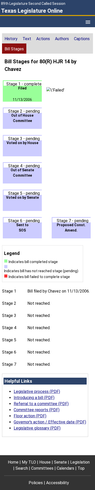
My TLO (29, 462)
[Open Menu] (88, 22)
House (45, 462)
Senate (60, 462)
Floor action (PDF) (30, 416)
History (11, 38)
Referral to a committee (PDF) (41, 403)
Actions (43, 38)
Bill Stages (14, 49)
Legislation (80, 462)
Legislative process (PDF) (37, 391)
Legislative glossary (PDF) (37, 428)
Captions (82, 38)
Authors (62, 38)
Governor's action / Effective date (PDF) (50, 422)
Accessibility (57, 482)
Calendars (65, 468)
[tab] (11, 38)
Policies (36, 482)
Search (21, 468)
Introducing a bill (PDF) (34, 397)
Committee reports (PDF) (37, 409)
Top (81, 468)
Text (27, 38)
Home (13, 462)
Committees (42, 468)
